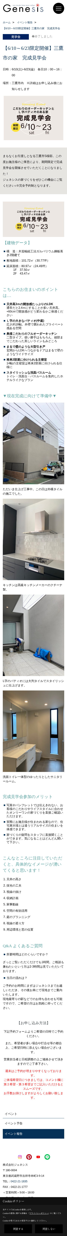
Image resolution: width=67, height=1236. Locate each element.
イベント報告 (14, 1133)
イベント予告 (14, 1123)
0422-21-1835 (19, 1181)
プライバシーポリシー (39, 1213)
